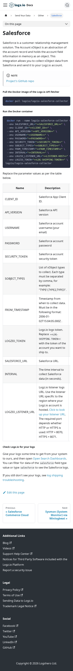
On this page (13, 24)
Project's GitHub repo (20, 81)
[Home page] (6, 15)
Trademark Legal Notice (18, 606)
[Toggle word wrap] (60, 101)
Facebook (9, 626)
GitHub (7, 647)
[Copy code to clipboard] (66, 101)
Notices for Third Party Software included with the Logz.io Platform (35, 562)
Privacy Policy (11, 590)
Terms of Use (11, 595)
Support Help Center (16, 554)
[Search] (67, 5)
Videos (7, 548)
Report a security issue (17, 570)
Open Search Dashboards (49, 458)
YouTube (8, 637)
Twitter (7, 631)
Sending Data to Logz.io (18, 601)
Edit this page (15, 492)
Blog (5, 543)
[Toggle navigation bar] (5, 5)
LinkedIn (8, 642)
